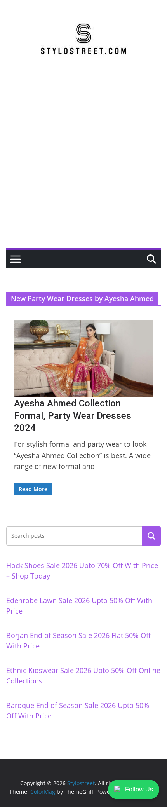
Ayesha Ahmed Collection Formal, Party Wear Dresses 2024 (72, 415)
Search (151, 535)
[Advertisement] (83, 160)
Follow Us (139, 789)
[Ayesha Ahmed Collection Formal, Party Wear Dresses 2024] (83, 358)
